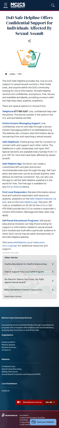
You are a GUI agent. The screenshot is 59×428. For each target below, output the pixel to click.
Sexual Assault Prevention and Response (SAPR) (21, 374)
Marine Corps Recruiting (11, 369)
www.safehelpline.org (18, 242)
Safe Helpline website (41, 198)
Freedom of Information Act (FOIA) (32, 418)
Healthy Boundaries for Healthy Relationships (26, 264)
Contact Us (6, 350)
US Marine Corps (8, 366)
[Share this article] (29, 41)
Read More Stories (13, 296)
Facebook (6, 390)
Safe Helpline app (28, 201)
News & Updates (8, 344)
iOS (8, 186)
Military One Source (10, 371)
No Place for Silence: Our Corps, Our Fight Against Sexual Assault (24, 281)
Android (18, 186)
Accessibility (24, 420)
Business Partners (9, 347)
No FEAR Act (24, 415)
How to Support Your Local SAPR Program (24, 271)
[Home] (18, 5)
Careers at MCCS (8, 342)
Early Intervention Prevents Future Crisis (23, 289)
